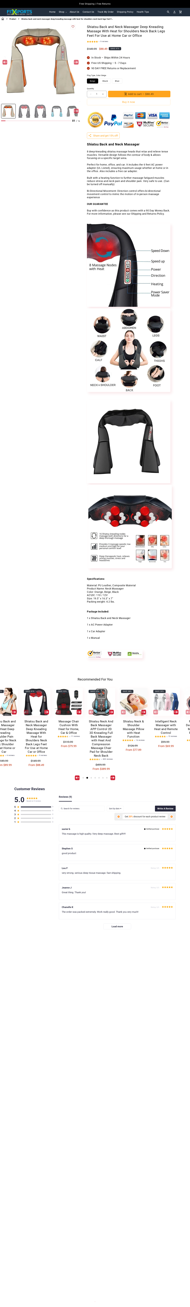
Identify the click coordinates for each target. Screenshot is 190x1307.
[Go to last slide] (5, 62)
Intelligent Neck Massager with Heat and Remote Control (163, 727)
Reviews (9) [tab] (65, 797)
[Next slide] (76, 62)
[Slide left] (23, 712)
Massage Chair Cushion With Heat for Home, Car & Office (66, 727)
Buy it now (128, 101)
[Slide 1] (83, 778)
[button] (62, 12)
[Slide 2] (87, 778)
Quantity (90, 89)
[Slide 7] (107, 778)
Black (105, 81)
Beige (92, 81)
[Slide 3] (91, 778)
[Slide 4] (95, 778)
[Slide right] (11, 712)
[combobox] (115, 808)
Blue (117, 81)
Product (12, 19)
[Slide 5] (99, 778)
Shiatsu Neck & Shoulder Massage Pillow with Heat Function (131, 729)
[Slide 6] (103, 778)
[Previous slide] (5, 111)
